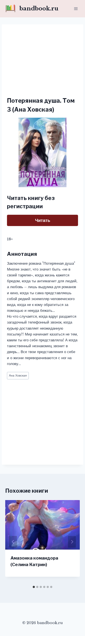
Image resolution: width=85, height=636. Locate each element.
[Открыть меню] (76, 8)
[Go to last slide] (13, 542)
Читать (42, 220)
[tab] (34, 587)
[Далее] (72, 542)
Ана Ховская (18, 375)
